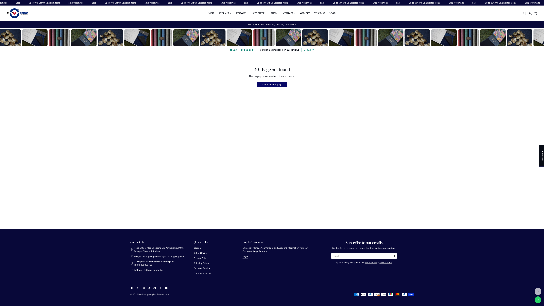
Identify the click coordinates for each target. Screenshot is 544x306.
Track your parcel (202, 273)
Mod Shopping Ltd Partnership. (153, 294)
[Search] (524, 13)
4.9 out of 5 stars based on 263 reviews (278, 49)
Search (197, 247)
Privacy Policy (201, 258)
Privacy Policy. (386, 262)
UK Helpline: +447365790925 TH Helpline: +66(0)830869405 (154, 263)
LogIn (245, 256)
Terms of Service (202, 268)
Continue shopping (272, 84)
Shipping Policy (201, 263)
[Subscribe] (394, 256)
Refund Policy (200, 253)
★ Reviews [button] (542, 155)
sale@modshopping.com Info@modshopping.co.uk (159, 256)
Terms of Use (371, 262)
